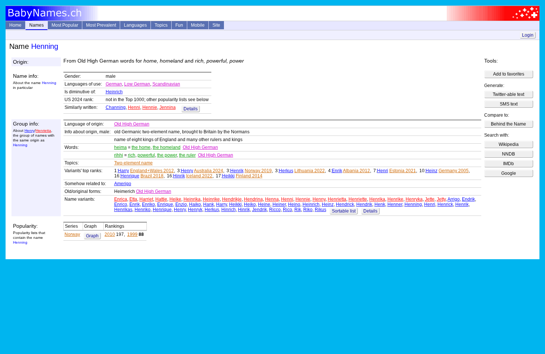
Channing (116, 107)
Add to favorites (508, 74)
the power (167, 155)
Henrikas (123, 209)
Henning (413, 204)
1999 (132, 234)
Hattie (161, 199)
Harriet (146, 199)
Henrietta (43, 130)
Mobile (198, 25)
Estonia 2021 (402, 170)
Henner (394, 204)
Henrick (445, 204)
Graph (92, 235)
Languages (135, 25)
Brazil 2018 (152, 175)
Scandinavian (166, 84)
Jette (430, 199)
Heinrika (192, 199)
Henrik (237, 170)
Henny (319, 199)
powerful (146, 155)
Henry (29, 130)
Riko (308, 209)
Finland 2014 (249, 175)
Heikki (228, 175)
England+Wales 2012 (152, 170)
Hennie (149, 107)
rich (131, 155)
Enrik (337, 170)
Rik (297, 209)
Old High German (131, 124)
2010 (110, 234)
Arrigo (453, 199)
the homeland (167, 147)
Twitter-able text (508, 94)
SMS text (509, 104)
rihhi (118, 155)
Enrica (120, 199)
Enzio (181, 204)
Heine (264, 204)
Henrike (395, 199)
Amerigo (122, 183)
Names (36, 25)
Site (216, 25)
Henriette (358, 199)
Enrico (120, 204)
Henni (134, 107)
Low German (137, 84)
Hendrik (364, 204)
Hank (208, 204)
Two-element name (133, 163)
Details (191, 108)
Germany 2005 (454, 170)
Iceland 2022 (199, 175)
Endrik (468, 199)
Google (508, 173)
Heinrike (211, 199)
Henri (382, 170)
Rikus (320, 209)
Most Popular (65, 25)
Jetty (441, 199)
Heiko (250, 204)
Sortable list (344, 211)
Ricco (275, 209)
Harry (123, 170)
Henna (272, 199)
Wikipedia (509, 144)
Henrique (129, 175)
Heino (294, 204)
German (114, 84)
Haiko (195, 204)
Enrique (165, 204)
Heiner (279, 204)
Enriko (148, 204)
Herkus (286, 170)
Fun (179, 25)
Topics (161, 25)
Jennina (167, 107)
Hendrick (345, 204)
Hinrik (179, 175)
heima (120, 147)
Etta (133, 199)
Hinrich (228, 209)
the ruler (187, 155)
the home (141, 147)
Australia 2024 (208, 170)
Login (528, 35)
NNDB (508, 154)
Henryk (195, 209)
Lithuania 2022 (309, 170)
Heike (175, 199)
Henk (379, 204)
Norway (72, 234)
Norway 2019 (258, 170)
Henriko (143, 209)
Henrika (377, 199)
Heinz (431, 170)
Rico (287, 209)
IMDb (508, 163)
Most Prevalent (101, 25)
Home (15, 25)
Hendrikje (232, 199)
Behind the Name (508, 124)
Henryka (414, 199)
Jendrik (259, 209)
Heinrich (114, 91)
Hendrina (253, 199)
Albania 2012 (356, 170)
